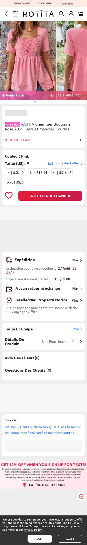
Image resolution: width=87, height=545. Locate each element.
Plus (75, 260)
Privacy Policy (33, 529)
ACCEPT (40, 538)
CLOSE (70, 538)
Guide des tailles (67, 163)
